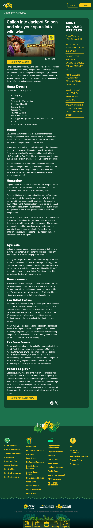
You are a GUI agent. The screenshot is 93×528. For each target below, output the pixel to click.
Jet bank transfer (55, 467)
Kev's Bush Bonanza (35, 450)
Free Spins (30, 458)
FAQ (71, 446)
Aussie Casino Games (32, 473)
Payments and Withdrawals (54, 447)
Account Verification (13, 453)
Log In (73, 5)
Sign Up (85, 5)
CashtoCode (53, 471)
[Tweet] (56, 403)
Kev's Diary (9, 457)
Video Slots (31, 482)
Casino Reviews (11, 465)
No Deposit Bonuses (35, 462)
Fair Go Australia (11, 477)
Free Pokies (31, 493)
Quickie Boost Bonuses (32, 467)
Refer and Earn (10, 461)
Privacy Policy (76, 460)
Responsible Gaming (79, 456)
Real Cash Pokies (33, 489)
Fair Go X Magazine (12, 473)
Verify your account (56, 475)
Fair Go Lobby (10, 446)
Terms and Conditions (74, 451)
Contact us (74, 464)
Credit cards (53, 459)
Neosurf (51, 455)
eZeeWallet (53, 463)
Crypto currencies (55, 452)
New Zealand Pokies (35, 478)
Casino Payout (32, 486)
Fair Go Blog (9, 469)
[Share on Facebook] (52, 403)
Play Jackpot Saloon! (19, 62)
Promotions (31, 446)
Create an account (12, 449)
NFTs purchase (54, 479)
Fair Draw (30, 454)
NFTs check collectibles (53, 484)
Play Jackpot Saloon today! (21, 398)
